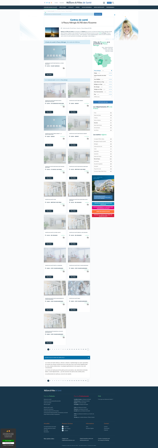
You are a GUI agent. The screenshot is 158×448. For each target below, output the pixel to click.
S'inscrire (109, 2)
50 (76, 349)
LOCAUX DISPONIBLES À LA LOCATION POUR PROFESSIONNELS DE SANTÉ (103, 208)
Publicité (106, 430)
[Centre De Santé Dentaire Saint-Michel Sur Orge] (55, 156)
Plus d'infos (49, 74)
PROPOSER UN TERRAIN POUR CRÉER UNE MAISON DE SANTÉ (103, 215)
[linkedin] (49, 3)
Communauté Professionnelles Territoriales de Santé (56, 412)
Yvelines (102, 117)
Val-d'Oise (103, 130)
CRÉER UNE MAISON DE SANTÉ (103, 211)
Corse (102, 148)
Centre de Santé (47, 402)
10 (67, 349)
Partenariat (106, 428)
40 (74, 349)
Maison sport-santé (48, 407)
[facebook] (45, 3)
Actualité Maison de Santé (50, 426)
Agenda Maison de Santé (49, 428)
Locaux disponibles (87, 7)
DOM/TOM (102, 151)
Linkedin (66, 430)
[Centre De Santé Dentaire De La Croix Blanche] (55, 52)
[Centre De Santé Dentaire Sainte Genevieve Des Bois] (55, 90)
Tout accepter (8, 440)
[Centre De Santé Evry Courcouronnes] (79, 255)
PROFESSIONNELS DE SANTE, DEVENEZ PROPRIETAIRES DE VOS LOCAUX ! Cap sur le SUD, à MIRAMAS (102, 197)
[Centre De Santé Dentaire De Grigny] (79, 123)
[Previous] (46, 349)
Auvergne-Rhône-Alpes (103, 139)
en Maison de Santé (82, 399)
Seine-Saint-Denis (103, 125)
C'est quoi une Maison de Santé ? (105, 399)
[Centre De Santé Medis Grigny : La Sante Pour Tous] (55, 123)
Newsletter (62, 2)
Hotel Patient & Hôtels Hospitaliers (52, 414)
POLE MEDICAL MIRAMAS (97, 177)
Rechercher (98, 14)
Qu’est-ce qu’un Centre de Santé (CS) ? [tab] (55, 357)
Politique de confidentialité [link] (8, 445)
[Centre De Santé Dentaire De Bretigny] (79, 156)
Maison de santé (47, 399)
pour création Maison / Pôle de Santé (84, 417)
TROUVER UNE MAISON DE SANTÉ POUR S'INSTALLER (103, 204)
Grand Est (103, 153)
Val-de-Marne (103, 127)
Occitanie (103, 166)
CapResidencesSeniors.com (68, 440)
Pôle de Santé (47, 404)
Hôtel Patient (62, 7)
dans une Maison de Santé (82, 410)
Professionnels (110, 7)
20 (69, 349)
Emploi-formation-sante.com (86, 438)
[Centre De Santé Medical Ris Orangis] (79, 222)
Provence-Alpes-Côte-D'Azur (103, 171)
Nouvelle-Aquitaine (103, 163)
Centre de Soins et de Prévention (51, 410)
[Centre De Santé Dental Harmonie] (55, 255)
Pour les (49, 396)
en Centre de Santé (80, 402)
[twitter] (47, 3)
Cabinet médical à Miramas (99, 193)
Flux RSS (46, 430)
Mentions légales (90, 428)
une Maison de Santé (80, 407)
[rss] (51, 3)
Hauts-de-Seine (103, 115)
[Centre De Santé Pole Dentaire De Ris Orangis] (79, 189)
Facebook (66, 426)
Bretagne (103, 144)
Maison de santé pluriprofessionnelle (52, 401)
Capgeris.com (65, 438)
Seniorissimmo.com (84, 440)
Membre (104, 3)
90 (85, 349)
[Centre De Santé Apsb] (55, 189)
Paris (103, 112)
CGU (87, 426)
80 (83, 349)
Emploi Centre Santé (99, 7)
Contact (56, 2)
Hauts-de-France (103, 156)
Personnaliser (8, 443)
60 (78, 349)
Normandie (103, 161)
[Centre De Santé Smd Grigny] (79, 90)
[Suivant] (88, 349)
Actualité (70, 7)
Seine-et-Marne (102, 120)
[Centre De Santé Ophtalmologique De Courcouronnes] (55, 288)
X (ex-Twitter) (67, 428)
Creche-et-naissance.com (104, 438)
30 (72, 349)
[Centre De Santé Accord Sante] (55, 222)
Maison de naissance (48, 409)
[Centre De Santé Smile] (79, 288)
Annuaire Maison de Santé (50, 7)
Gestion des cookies (92, 445)
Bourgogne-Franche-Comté (103, 141)
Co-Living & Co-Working (103, 440)
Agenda (78, 7)
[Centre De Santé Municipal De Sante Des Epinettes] (55, 321)
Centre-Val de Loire (103, 146)
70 (81, 349)
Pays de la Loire (103, 168)
